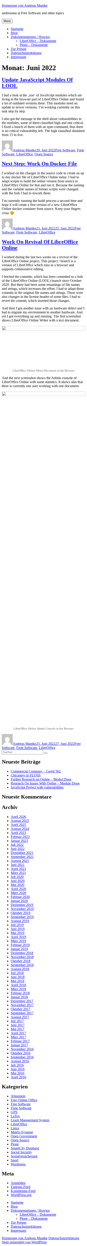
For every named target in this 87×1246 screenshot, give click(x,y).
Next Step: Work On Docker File (39, 164)
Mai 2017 (17, 1029)
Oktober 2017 (20, 1009)
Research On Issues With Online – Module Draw (45, 783)
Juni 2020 (18, 881)
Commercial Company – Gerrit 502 (36, 771)
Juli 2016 (17, 1065)
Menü (7, 21)
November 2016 (22, 1049)
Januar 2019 (19, 949)
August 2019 (20, 921)
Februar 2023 (20, 837)
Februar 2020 (20, 897)
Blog (14, 33)
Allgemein (18, 1096)
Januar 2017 (19, 1045)
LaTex (15, 1116)
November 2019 (22, 909)
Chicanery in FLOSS (26, 775)
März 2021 (18, 873)
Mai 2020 (17, 885)
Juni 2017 (18, 1025)
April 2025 (18, 825)
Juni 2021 (18, 865)
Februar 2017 (20, 1041)
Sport (14, 1160)
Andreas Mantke (24, 150)
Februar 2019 (20, 945)
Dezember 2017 (22, 1001)
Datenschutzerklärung (26, 53)
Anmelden (18, 1183)
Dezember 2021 (22, 853)
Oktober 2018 (20, 961)
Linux (15, 1128)
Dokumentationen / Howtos (30, 37)
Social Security (21, 1152)
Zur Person (18, 49)
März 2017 (18, 1037)
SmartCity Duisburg (25, 1148)
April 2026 (18, 817)
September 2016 (22, 1057)
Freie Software (26, 232)
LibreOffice (24, 154)
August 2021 (20, 861)
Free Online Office (24, 1100)
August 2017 (20, 1017)
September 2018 (22, 965)
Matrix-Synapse (22, 1132)
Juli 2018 (17, 973)
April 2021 (18, 869)
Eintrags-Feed (20, 1187)
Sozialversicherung (24, 1156)
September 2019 (22, 917)
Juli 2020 (17, 877)
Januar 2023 (19, 841)
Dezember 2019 (22, 905)
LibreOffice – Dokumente (38, 41)
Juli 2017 (17, 1021)
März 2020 (18, 893)
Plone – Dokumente (34, 45)
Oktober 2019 (20, 913)
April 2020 (18, 889)
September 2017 (22, 1013)
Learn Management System (30, 1120)
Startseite (17, 29)
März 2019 (18, 941)
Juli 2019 (17, 925)
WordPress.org (21, 1195)
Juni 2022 (18, 849)
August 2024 (20, 829)
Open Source (44, 154)
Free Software (65, 150)
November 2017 (22, 1005)
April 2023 (18, 833)
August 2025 (20, 821)
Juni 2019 (18, 929)
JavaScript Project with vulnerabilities (37, 787)
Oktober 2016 (20, 1053)
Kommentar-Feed (23, 1191)
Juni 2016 (18, 1069)
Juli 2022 (17, 845)
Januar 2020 (19, 901)
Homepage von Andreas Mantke (25, 5)
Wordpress (18, 1164)
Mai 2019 (17, 933)
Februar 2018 (20, 993)
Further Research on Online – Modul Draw (41, 779)
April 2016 (18, 1077)
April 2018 (18, 985)
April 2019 (18, 937)
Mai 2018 (17, 981)
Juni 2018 (18, 977)
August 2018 (20, 969)
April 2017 (18, 1033)
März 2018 (18, 989)
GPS (14, 1112)
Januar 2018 (19, 997)
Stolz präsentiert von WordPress (24, 1242)
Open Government (24, 1136)
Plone (15, 1144)
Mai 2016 (17, 1073)
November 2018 (22, 957)
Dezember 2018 (22, 953)
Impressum (18, 57)
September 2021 (22, 857)
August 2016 (20, 1061)
